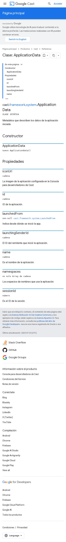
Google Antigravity (11, 455)
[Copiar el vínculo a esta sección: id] (8, 194)
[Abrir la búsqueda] (49, 4)
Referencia (46, 49)
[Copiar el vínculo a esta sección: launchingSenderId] (31, 233)
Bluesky (6, 402)
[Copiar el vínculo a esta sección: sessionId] (19, 291)
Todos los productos (12, 515)
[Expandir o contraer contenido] (21, 64)
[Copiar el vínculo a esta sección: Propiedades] (27, 162)
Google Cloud (8, 460)
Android (6, 435)
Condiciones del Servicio (14, 379)
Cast (30, 4)
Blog (4, 397)
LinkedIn (6, 412)
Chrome (6, 440)
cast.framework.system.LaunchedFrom (34, 218)
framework (17, 105)
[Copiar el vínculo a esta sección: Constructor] (26, 136)
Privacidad (22, 527)
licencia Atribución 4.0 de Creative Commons (31, 315)
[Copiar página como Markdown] (53, 55)
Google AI (7, 510)
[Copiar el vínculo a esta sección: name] (13, 252)
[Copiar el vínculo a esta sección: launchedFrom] (26, 214)
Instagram (7, 407)
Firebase (6, 445)
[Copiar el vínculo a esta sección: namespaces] (24, 272)
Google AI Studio (10, 450)
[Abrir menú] (5, 3)
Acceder (58, 3)
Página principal (13, 13)
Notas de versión (10, 384)
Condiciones (8, 527)
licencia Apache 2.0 (45, 318)
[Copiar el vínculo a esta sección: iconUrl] (15, 171)
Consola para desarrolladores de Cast (20, 374)
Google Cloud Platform (13, 505)
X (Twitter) (7, 417)
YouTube (6, 422)
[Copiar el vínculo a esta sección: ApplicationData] (28, 146)
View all (6, 470)
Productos (25, 49)
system (31, 105)
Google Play (8, 465)
